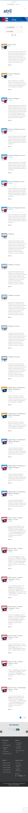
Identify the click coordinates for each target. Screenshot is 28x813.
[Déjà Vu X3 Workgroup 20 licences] (4, 157)
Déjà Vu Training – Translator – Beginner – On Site (15, 518)
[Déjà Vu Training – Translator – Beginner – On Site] (4, 520)
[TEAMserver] (4, 236)
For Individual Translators (19, 743)
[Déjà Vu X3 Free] (4, 47)
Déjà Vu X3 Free (12, 44)
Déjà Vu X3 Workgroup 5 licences (16, 181)
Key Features (6, 751)
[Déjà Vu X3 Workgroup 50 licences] (4, 210)
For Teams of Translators (18, 747)
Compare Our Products (6, 748)
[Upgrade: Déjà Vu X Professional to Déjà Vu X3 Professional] (4, 390)
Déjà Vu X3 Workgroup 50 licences (16, 208)
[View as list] (15, 35)
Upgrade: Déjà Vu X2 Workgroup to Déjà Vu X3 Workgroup (16, 466)
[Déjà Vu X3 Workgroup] (4, 100)
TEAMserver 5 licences (13, 326)
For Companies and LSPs (20, 751)
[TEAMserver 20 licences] (4, 297)
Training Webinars (7, 770)
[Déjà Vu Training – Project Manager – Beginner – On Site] (4, 690)
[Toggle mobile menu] (25, 8)
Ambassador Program (18, 765)
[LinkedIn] (22, 775)
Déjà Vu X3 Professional (14, 74)
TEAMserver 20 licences (14, 295)
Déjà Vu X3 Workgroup (13, 98)
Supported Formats (7, 753)
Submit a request (6, 765)
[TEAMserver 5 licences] (4, 328)
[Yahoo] (24, 775)
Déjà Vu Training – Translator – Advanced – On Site (15, 636)
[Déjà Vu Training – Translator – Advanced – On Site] (4, 638)
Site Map (20, 783)
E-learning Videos (6, 767)
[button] (1, 732)
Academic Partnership (18, 769)
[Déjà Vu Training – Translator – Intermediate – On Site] (4, 579)
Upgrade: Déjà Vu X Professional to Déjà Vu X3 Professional (16, 388)
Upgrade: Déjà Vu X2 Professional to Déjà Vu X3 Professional (17, 414)
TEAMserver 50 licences (14, 357)
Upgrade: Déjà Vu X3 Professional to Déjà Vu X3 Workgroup (17, 492)
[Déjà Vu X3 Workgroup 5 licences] (4, 184)
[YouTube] (20, 775)
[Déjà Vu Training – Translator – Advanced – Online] (4, 664)
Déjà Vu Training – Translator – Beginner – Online (15, 549)
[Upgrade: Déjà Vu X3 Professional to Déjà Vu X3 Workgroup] (4, 494)
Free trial (5, 743)
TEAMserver (11, 234)
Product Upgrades (6, 745)
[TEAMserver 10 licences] (4, 267)
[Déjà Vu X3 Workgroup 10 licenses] (4, 131)
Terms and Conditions (15, 785)
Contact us (18, 763)
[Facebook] (15, 775)
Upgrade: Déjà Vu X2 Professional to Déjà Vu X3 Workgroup (17, 440)
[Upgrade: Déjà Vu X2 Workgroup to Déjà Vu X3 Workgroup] (4, 468)
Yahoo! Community (7, 772)
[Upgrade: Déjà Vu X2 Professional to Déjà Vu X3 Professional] (4, 416)
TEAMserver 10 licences (14, 265)
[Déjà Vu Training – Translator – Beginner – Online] (4, 550)
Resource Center (6, 763)
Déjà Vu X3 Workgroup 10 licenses (16, 129)
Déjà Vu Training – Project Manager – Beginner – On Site (17, 688)
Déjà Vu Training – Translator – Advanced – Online (15, 662)
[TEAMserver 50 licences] (4, 359)
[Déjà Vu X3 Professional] (4, 76)
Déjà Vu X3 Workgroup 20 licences (16, 155)
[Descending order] (21, 27)
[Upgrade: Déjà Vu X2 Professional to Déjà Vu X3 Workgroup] (4, 442)
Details (10, 65)
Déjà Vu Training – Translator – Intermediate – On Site (15, 578)
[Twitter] (17, 775)
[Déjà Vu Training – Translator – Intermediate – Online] (4, 608)
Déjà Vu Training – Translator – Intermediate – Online (15, 607)
